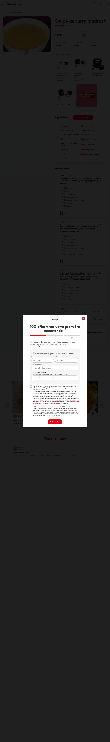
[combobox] (42, 360)
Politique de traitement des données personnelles (56, 402)
